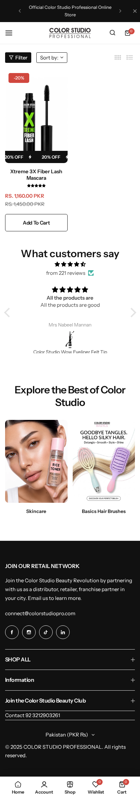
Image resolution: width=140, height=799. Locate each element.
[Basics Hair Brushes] (104, 461)
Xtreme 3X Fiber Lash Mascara (36, 174)
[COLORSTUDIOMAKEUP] (70, 33)
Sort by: (49, 57)
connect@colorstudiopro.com (40, 613)
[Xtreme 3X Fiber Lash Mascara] (36, 116)
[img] (70, 264)
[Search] (112, 32)
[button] (20, 11)
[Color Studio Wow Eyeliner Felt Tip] (70, 339)
